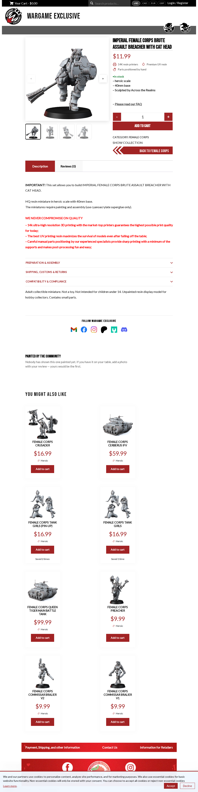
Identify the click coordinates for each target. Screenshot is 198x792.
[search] (91, 3)
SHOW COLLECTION (128, 142)
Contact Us (109, 747)
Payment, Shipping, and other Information (52, 747)
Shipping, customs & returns (46, 272)
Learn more (10, 786)
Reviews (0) (68, 166)
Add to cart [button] (43, 469)
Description (40, 166)
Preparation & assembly (43, 262)
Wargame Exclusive (53, 16)
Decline (187, 786)
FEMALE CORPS (139, 137)
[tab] (39, 166)
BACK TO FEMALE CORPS (154, 151)
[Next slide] (103, 79)
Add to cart (143, 126)
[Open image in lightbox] (67, 79)
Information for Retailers (156, 747)
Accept (171, 786)
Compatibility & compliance (46, 281)
